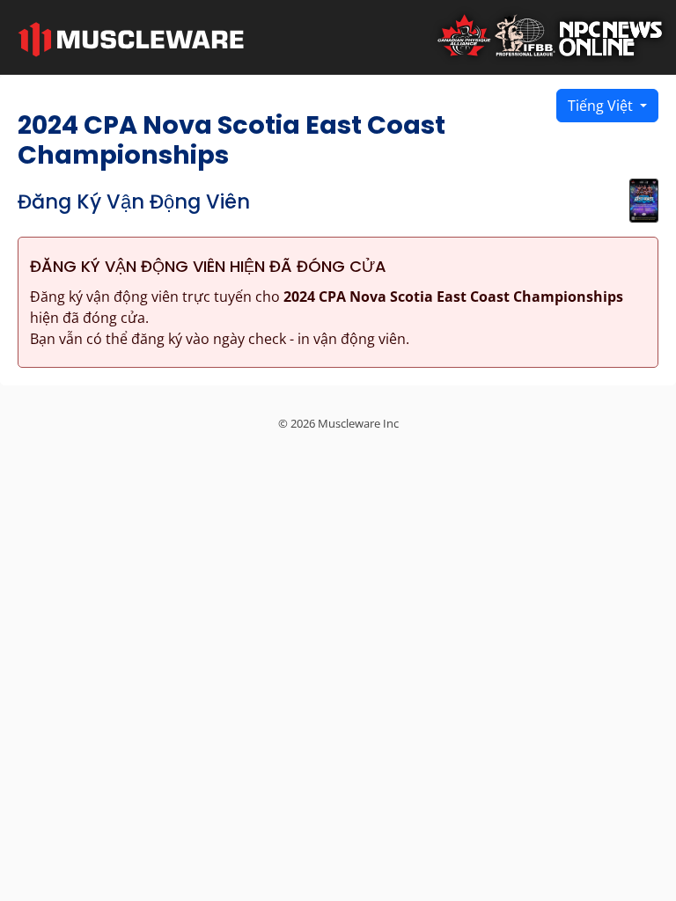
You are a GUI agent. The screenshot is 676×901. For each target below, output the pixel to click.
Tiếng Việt (602, 105)
